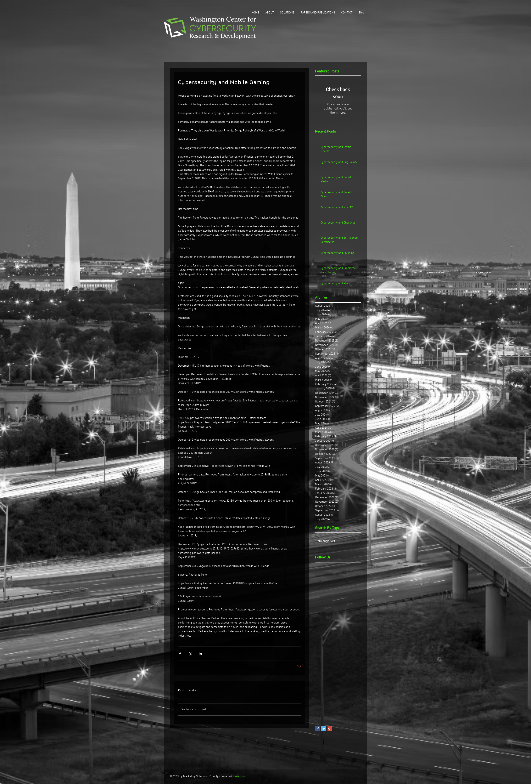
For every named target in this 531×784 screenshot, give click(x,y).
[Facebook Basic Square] (317, 728)
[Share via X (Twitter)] (190, 653)
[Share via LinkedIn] (200, 653)
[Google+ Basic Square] (330, 728)
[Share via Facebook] (180, 653)
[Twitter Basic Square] (323, 728)
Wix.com (240, 776)
